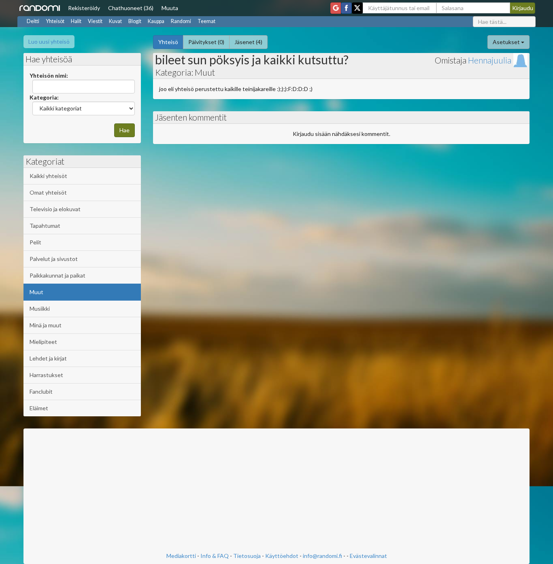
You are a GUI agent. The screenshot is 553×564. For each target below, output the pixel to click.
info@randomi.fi (322, 555)
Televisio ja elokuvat (55, 209)
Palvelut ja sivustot (54, 258)
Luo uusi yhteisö (49, 41)
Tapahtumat (45, 225)
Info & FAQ (214, 555)
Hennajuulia (489, 60)
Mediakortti (181, 555)
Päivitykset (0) (206, 41)
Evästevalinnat (368, 555)
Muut (36, 291)
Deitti (33, 21)
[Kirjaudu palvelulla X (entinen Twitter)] (357, 8)
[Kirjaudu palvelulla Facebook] (346, 8)
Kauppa (156, 21)
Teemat (206, 21)
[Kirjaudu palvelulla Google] (335, 8)
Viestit (95, 21)
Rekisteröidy (84, 7)
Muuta (170, 7)
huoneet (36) (130, 7)
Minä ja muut (46, 325)
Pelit (35, 242)
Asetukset (507, 41)
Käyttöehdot (281, 555)
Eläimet (39, 408)
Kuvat (115, 21)
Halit (76, 21)
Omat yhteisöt (48, 192)
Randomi (181, 21)
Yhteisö (168, 41)
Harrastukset (46, 374)
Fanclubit (41, 391)
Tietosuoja (247, 555)
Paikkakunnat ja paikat (57, 275)
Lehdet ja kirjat (48, 358)
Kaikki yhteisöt (48, 175)
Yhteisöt (55, 21)
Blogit (134, 21)
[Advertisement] (276, 491)
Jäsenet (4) (248, 41)
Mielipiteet (43, 341)
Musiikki (40, 308)
